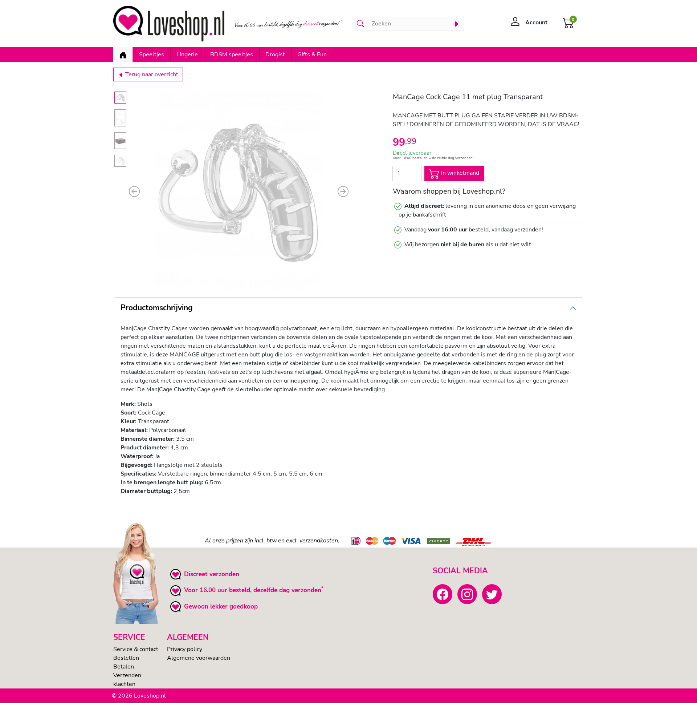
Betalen (123, 667)
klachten (124, 684)
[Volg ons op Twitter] (492, 594)
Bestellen (126, 658)
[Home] (123, 54)
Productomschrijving (157, 308)
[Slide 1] (120, 98)
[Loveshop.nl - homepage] (168, 23)
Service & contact (135, 649)
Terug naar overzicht (151, 74)
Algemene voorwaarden (198, 658)
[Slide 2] (120, 117)
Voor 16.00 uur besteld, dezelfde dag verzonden (252, 590)
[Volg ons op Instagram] (467, 594)
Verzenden (127, 675)
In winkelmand (459, 173)
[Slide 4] (120, 161)
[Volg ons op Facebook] (442, 594)
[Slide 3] (120, 140)
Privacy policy (184, 649)
